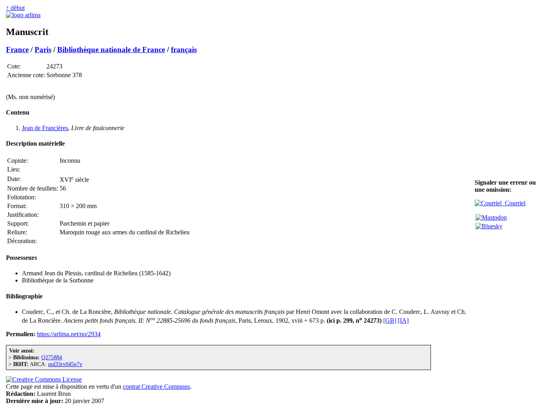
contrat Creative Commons (156, 386)
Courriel (514, 203)
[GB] (389, 320)
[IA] (403, 320)
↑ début (15, 7)
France (17, 49)
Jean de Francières (45, 128)
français (184, 49)
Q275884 (51, 357)
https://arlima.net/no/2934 (69, 334)
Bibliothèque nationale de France (111, 49)
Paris (43, 49)
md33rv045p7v (65, 364)
